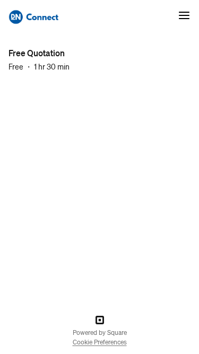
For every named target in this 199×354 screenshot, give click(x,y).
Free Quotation (36, 52)
